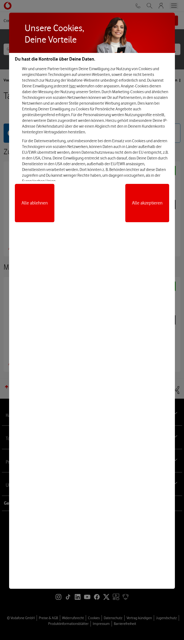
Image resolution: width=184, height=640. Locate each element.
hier (72, 86)
